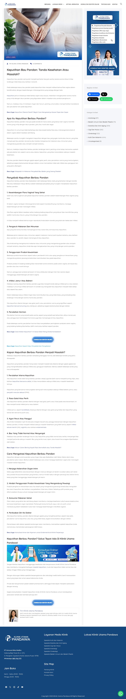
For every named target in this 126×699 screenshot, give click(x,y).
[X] (10, 687)
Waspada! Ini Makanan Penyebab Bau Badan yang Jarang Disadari (38, 171)
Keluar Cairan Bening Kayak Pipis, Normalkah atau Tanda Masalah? (38, 447)
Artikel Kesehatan (72, 4)
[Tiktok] (18, 687)
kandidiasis (25, 410)
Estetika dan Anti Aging (97, 126)
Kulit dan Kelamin (95, 137)
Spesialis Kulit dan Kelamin (53, 640)
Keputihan (10, 96)
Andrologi (91, 118)
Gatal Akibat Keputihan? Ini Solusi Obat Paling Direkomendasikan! (38, 332)
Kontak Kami (48, 672)
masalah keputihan (39, 567)
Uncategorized (93, 141)
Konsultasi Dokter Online (90, 4)
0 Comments (37, 64)
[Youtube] (22, 687)
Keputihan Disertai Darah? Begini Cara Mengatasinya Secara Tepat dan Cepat (41, 112)
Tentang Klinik (49, 670)
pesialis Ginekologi (51, 651)
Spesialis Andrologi (50, 648)
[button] (120, 693)
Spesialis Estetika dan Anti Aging (55, 643)
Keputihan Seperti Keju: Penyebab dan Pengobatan (33, 346)
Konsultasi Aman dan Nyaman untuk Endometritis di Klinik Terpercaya (39, 532)
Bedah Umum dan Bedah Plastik (100, 122)
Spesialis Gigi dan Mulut (52, 646)
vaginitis (24, 427)
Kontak (114, 4)
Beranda (48, 4)
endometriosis (41, 427)
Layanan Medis (57, 4)
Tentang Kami (105, 4)
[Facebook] (6, 687)
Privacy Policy (48, 675)
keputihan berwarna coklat (22, 381)
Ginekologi (92, 133)
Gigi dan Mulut (93, 130)
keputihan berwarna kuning (16, 306)
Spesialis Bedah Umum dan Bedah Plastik (58, 654)
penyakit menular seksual (16, 392)
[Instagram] (14, 687)
